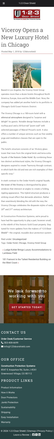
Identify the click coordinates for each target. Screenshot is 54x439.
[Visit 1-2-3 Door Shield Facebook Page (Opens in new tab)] (33, 435)
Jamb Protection (9, 402)
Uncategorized (19, 239)
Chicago (22, 243)
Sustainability (8, 407)
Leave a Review (21, 435)
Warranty (6, 422)
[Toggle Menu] (3, 3)
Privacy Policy (44, 431)
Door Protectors (9, 397)
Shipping (5, 412)
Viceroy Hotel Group (36, 243)
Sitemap (31, 431)
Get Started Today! (27, 307)
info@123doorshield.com (16, 346)
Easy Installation (10, 417)
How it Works (8, 392)
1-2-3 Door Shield (27, 3)
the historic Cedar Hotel (21, 157)
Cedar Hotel (12, 243)
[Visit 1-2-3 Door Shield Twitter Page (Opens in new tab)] (36, 435)
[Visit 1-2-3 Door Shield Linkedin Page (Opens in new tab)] (39, 435)
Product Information (11, 387)
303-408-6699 (10, 342)
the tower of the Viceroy (12, 185)
